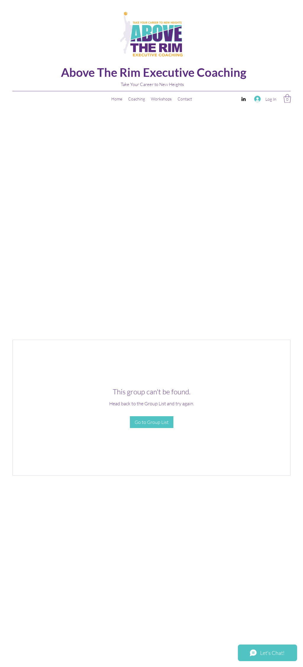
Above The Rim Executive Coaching (153, 72)
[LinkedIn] (243, 99)
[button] (287, 98)
